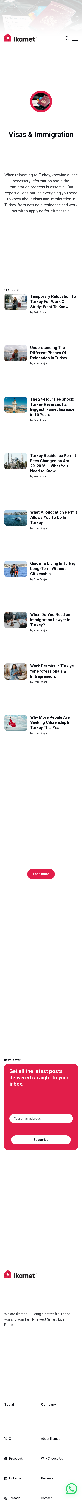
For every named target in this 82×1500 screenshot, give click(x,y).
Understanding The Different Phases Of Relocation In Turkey (48, 352)
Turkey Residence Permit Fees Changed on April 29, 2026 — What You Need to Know (53, 463)
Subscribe (41, 1140)
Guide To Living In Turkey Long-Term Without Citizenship (52, 568)
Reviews (47, 1478)
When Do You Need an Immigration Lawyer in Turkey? (50, 619)
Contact (46, 1498)
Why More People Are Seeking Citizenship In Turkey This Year (50, 722)
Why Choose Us (52, 1458)
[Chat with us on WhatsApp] (71, 1488)
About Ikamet (50, 1439)
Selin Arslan (40, 312)
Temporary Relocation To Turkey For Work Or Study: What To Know (53, 301)
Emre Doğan (40, 363)
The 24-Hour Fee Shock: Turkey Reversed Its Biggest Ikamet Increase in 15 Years (52, 407)
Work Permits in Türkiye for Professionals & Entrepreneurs (52, 671)
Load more (41, 874)
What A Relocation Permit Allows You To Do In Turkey (53, 517)
